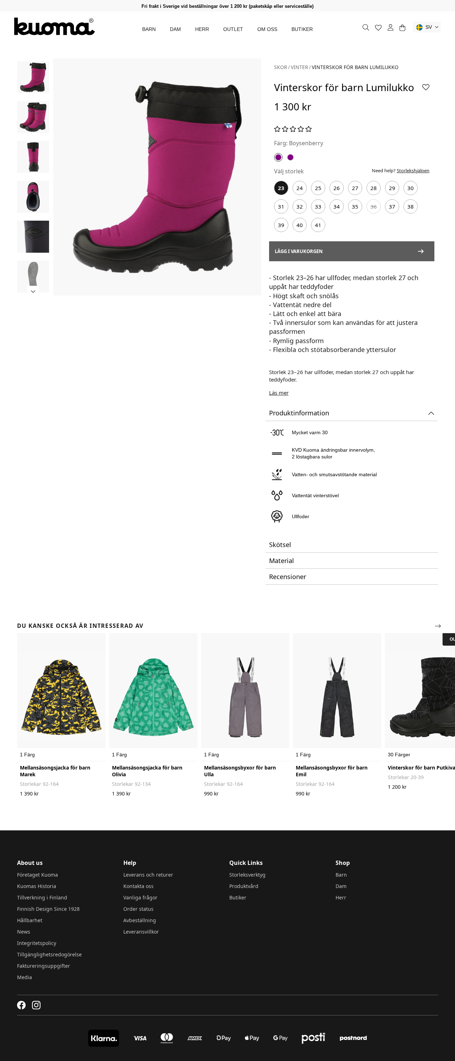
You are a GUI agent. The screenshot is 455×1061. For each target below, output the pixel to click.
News (23, 931)
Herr (202, 29)
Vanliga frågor (140, 897)
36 (373, 206)
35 (355, 206)
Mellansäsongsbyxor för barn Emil (332, 771)
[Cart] (402, 28)
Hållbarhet (29, 920)
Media (24, 977)
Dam (175, 29)
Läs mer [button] (279, 392)
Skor (280, 67)
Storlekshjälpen (413, 170)
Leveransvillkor (141, 931)
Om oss (267, 29)
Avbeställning (139, 920)
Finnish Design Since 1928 (48, 908)
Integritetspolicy (36, 943)
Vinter (299, 67)
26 (336, 187)
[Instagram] (36, 1005)
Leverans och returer (148, 874)
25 (318, 187)
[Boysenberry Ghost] (290, 157)
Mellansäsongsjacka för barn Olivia (147, 771)
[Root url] (54, 26)
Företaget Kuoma (37, 874)
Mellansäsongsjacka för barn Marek (55, 771)
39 (281, 225)
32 (299, 206)
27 (355, 187)
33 (318, 206)
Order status (138, 908)
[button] (427, 27)
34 (336, 206)
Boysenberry (306, 143)
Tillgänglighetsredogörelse (49, 954)
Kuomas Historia (36, 886)
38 (410, 206)
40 (299, 225)
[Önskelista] (378, 28)
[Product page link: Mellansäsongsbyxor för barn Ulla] (245, 697)
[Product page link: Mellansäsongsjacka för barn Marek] (61, 697)
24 (299, 187)
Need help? (400, 170)
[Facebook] (21, 1005)
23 (281, 187)
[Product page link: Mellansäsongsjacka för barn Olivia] (153, 697)
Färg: (281, 143)
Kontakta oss (138, 886)
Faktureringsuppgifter (43, 965)
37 (392, 206)
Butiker (302, 29)
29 (392, 187)
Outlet (233, 29)
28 (373, 187)
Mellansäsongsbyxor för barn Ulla (240, 771)
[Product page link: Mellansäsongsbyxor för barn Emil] (337, 697)
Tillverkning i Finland (42, 897)
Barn (149, 29)
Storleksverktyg (247, 874)
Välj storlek (289, 171)
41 (318, 225)
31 (281, 206)
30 (410, 187)
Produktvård (243, 886)
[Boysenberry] (278, 157)
